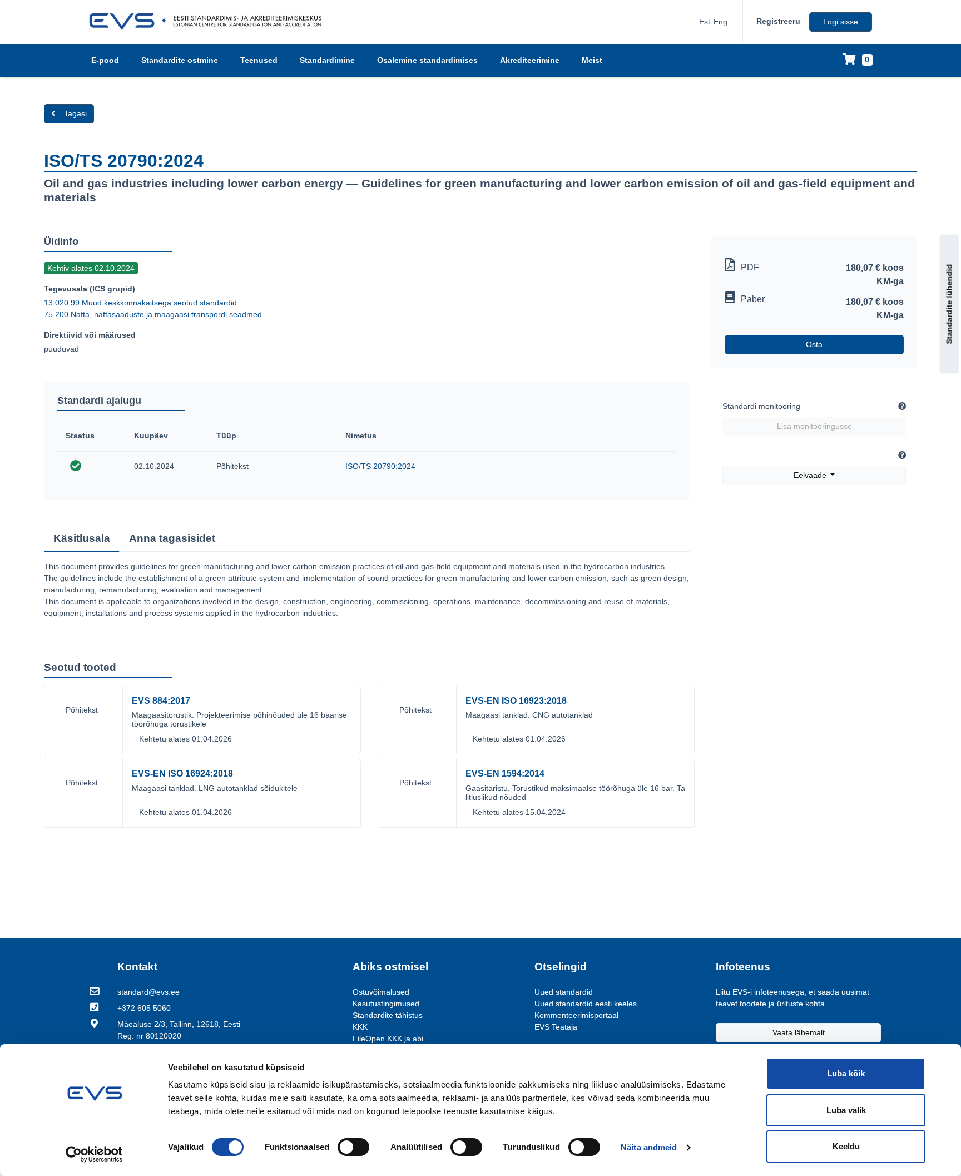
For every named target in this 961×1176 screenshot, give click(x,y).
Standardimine (327, 60)
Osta (814, 344)
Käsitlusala (81, 538)
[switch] (353, 1147)
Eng (720, 21)
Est (704, 21)
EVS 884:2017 (161, 700)
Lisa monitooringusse (814, 426)
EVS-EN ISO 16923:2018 (516, 700)
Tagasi (75, 113)
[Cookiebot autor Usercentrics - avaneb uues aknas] (94, 1154)
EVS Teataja (555, 1026)
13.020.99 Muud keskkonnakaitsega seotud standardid (140, 302)
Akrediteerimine (529, 60)
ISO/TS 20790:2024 (380, 466)
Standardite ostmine (179, 60)
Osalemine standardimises (427, 60)
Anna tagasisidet (172, 538)
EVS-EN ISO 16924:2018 (182, 773)
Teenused (259, 60)
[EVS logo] (209, 21)
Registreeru (778, 21)
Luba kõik (846, 1073)
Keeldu (846, 1146)
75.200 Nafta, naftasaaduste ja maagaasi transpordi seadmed (153, 314)
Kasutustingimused (386, 1003)
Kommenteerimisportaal (576, 1015)
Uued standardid (563, 991)
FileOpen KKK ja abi (388, 1038)
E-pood (105, 60)
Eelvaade (811, 475)
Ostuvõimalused (381, 991)
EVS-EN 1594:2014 (504, 773)
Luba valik (846, 1110)
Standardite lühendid (949, 304)
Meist (592, 60)
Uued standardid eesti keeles (585, 1003)
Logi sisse (840, 21)
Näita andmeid (649, 1147)
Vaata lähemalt (798, 1032)
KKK (360, 1026)
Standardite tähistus (388, 1015)
